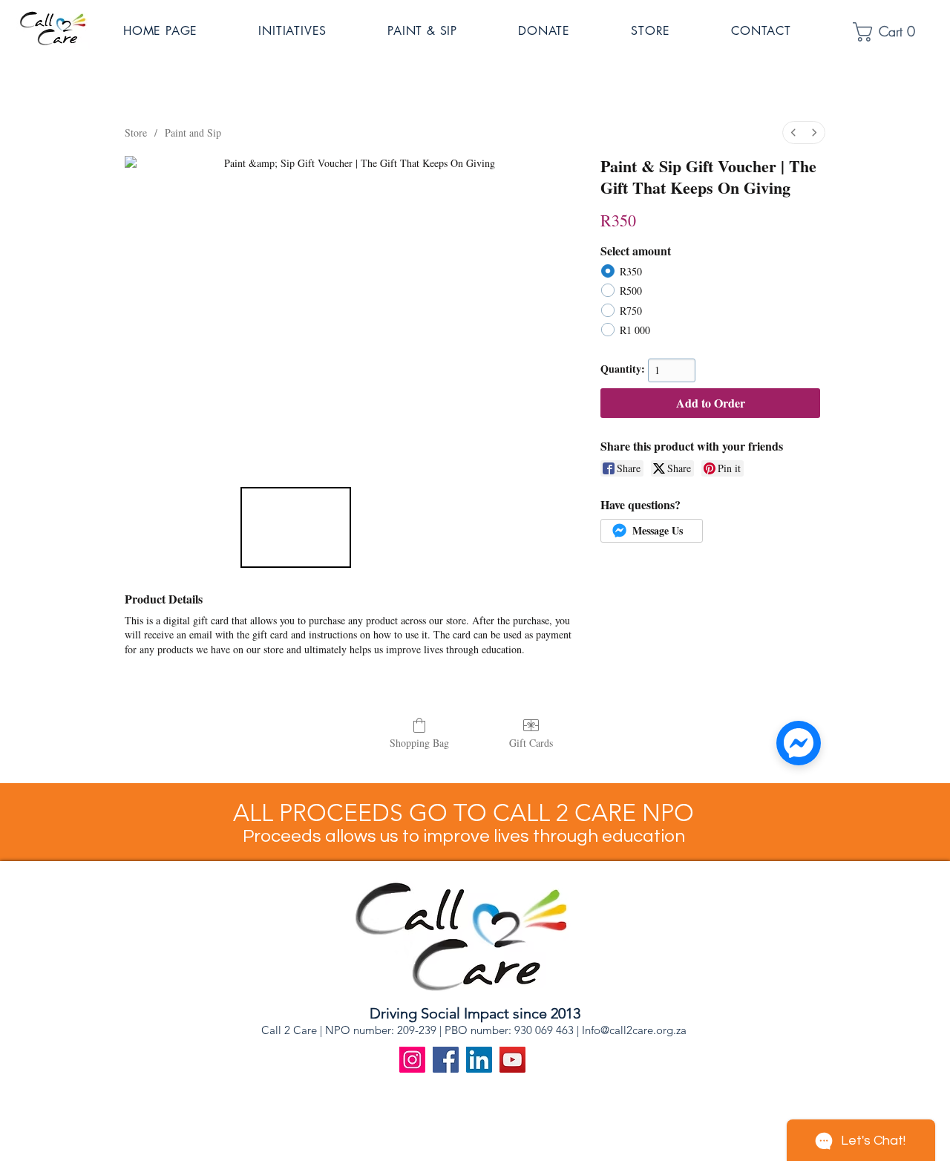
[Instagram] (412, 1060)
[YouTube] (512, 1060)
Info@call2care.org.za (634, 1030)
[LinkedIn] (479, 1060)
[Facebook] (446, 1060)
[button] (312, 31)
